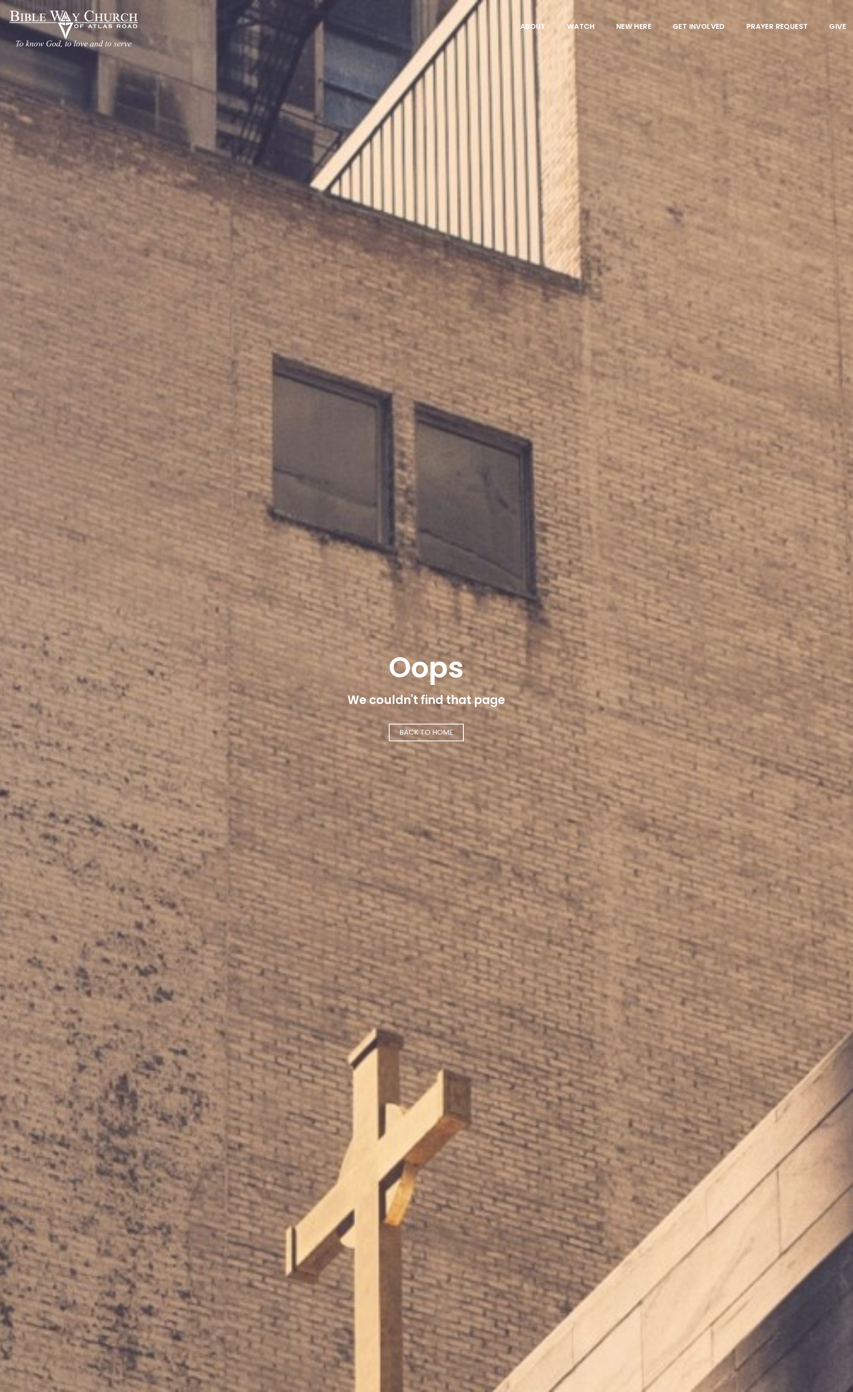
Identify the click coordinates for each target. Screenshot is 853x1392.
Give (837, 27)
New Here (633, 27)
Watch (581, 27)
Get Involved (699, 27)
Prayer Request (777, 27)
